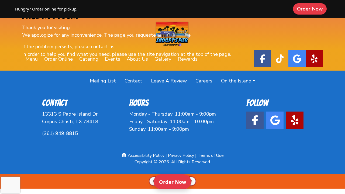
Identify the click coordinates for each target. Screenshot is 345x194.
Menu (31, 59)
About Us (137, 59)
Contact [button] (136, 80)
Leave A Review (171, 80)
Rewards (189, 58)
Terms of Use (211, 155)
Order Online (60, 58)
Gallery (162, 59)
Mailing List (103, 80)
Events (112, 59)
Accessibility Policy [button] (145, 155)
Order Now (312, 8)
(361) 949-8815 (60, 133)
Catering (88, 59)
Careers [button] (206, 80)
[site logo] (172, 34)
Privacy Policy (181, 155)
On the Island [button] (236, 80)
